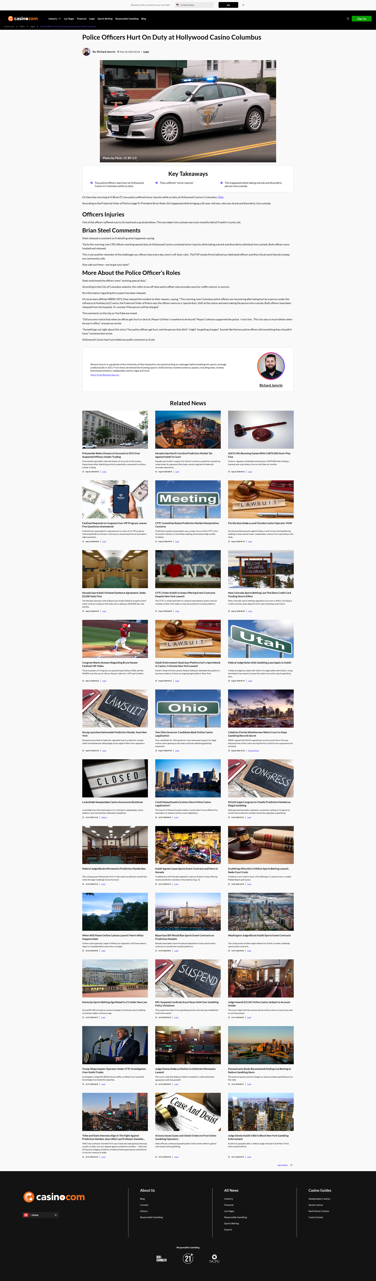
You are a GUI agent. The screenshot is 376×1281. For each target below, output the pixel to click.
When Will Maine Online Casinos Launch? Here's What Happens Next (112, 937)
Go (228, 5)
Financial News (253, 751)
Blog (142, 1198)
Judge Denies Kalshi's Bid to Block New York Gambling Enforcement (258, 1137)
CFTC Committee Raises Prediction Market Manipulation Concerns (187, 525)
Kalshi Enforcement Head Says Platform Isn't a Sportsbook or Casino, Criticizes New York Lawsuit (187, 664)
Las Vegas (229, 1211)
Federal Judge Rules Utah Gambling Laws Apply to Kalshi (259, 662)
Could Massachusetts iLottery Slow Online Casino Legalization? (183, 804)
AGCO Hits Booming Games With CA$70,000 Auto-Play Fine (259, 455)
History (144, 1211)
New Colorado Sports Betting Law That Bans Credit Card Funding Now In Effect (259, 594)
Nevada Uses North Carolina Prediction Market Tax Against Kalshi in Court (183, 455)
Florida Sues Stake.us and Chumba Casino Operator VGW (260, 523)
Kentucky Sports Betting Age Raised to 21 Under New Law (114, 1002)
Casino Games (316, 1217)
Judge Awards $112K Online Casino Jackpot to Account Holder (259, 1004)
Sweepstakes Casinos (319, 1198)
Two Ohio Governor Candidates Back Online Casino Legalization (184, 734)
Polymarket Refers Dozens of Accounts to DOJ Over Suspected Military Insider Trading (111, 455)
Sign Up (361, 18)
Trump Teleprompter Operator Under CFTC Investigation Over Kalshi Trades (114, 1070)
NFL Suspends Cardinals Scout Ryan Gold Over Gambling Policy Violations (187, 1004)
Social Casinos (316, 1204)
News (22, 26)
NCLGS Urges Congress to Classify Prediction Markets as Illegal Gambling (259, 804)
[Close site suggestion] (243, 5)
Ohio (221, 197)
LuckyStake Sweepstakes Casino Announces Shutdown (112, 802)
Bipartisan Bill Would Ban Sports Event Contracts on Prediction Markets (184, 937)
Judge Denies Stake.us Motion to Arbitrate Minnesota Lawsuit (185, 1070)
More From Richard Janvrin (104, 374)
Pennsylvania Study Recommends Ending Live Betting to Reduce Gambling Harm (259, 1070)
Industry (104, 817)
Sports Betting (231, 1223)
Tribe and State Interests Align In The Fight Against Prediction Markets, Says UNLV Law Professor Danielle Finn (112, 1137)
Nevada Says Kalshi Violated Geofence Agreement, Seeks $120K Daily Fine (114, 594)
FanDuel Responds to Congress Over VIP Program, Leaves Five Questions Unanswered (114, 525)
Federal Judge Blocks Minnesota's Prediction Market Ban (114, 868)
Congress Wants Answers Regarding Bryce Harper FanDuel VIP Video (110, 664)
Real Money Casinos (319, 1211)
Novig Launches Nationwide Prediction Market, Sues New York (114, 734)
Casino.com (9, 26)
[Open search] (347, 18)
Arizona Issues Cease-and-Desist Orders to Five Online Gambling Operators (185, 1137)
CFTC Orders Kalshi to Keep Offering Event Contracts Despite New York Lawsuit (185, 594)
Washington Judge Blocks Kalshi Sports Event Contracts (259, 935)
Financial (228, 1204)
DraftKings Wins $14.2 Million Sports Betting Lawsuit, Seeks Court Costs (258, 870)
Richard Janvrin (106, 51)
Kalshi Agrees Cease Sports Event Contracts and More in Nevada (186, 870)
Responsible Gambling (151, 1217)
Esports (228, 1229)
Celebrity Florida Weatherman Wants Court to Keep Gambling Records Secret (257, 734)
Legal (32, 26)
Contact (144, 1204)
